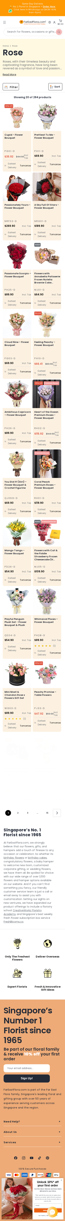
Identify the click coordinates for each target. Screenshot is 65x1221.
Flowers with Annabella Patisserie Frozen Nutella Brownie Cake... (47, 278)
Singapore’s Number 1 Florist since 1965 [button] (28, 1025)
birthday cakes (37, 858)
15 (47, 812)
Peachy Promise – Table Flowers (45, 693)
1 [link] (8, 812)
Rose (14, 46)
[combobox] (33, 32)
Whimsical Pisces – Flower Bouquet (46, 620)
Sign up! (27, 1078)
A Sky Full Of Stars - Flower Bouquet (46, 206)
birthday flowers (14, 858)
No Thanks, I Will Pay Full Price (48, 1215)
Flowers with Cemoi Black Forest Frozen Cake (17, 771)
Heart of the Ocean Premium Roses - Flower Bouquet (46, 415)
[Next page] (57, 813)
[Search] (59, 32)
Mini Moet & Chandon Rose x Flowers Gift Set (15, 695)
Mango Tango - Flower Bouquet (15, 552)
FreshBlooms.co (13, 921)
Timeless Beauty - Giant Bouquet (45, 770)
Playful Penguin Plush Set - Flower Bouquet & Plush (16, 622)
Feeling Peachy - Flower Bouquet (44, 344)
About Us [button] (10, 1132)
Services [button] (10, 1142)
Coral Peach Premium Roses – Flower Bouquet (45, 484)
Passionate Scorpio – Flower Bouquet (18, 275)
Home (6, 46)
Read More (9, 74)
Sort (57, 86)
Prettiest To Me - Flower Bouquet (44, 136)
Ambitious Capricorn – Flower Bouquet (18, 413)
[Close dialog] (61, 1180)
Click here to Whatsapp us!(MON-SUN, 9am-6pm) (35, 11)
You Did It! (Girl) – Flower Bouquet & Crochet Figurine (16, 484)
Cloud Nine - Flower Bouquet (17, 344)
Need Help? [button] (12, 1121)
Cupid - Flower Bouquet (14, 136)
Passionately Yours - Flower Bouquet (17, 206)
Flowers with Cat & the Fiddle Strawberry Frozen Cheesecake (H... (46, 555)
